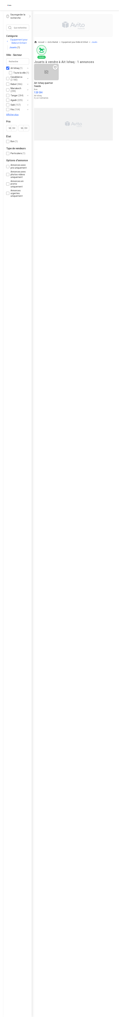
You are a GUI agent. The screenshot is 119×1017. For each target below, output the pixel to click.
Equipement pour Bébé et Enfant (19, 41)
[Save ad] (55, 67)
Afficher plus (12, 114)
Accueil (41, 42)
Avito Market (53, 42)
